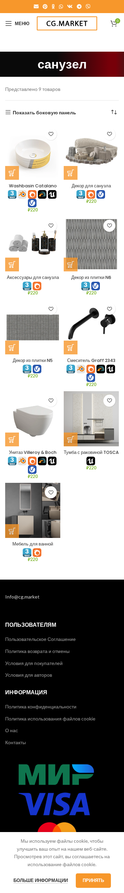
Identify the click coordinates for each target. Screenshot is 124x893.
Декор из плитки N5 (33, 360)
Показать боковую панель (44, 112)
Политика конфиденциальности (40, 706)
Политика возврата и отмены (37, 651)
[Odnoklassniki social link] (53, 6)
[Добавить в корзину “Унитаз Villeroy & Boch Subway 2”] (12, 439)
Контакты (15, 742)
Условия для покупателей (34, 663)
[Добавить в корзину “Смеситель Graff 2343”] (71, 347)
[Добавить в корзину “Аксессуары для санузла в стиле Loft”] (12, 264)
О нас (11, 730)
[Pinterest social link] (45, 6)
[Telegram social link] (79, 6)
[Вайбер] (88, 6)
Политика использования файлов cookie (50, 718)
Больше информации (40, 880)
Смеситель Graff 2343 (91, 360)
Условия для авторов (28, 675)
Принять (93, 880)
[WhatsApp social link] (61, 6)
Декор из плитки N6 (91, 277)
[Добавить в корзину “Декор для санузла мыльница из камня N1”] (71, 173)
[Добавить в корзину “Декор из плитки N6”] (71, 264)
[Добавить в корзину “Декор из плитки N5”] (12, 347)
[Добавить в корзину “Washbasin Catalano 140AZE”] (12, 173)
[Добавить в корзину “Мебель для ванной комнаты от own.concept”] (12, 531)
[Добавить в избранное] (51, 134)
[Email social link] (36, 6)
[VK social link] (70, 6)
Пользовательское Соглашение (40, 639)
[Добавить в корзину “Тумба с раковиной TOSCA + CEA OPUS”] (71, 439)
